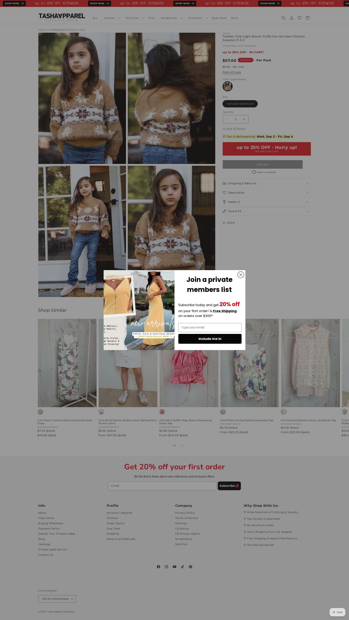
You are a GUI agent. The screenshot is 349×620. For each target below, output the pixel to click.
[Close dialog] (241, 275)
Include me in (209, 338)
